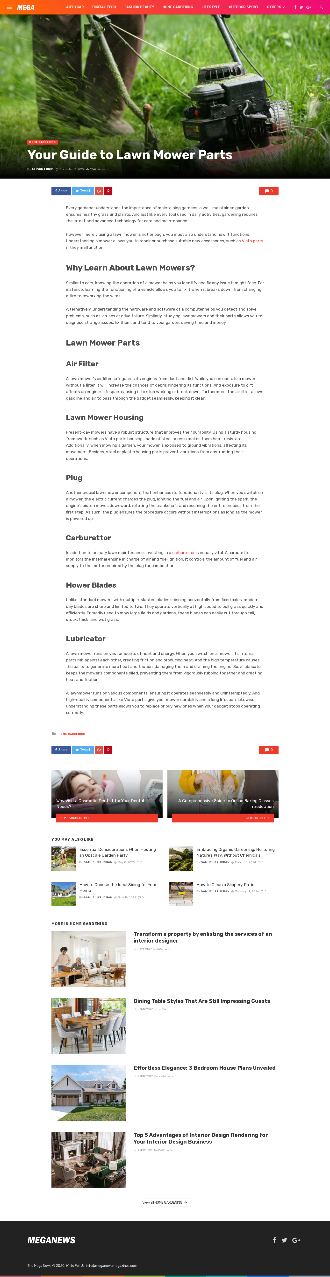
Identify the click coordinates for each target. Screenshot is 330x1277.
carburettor (183, 552)
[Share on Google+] (99, 191)
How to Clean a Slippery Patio (225, 884)
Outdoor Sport (243, 7)
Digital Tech (104, 7)
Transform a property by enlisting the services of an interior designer (203, 937)
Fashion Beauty (139, 7)
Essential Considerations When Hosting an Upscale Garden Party (117, 852)
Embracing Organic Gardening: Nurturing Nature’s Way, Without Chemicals (235, 852)
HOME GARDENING (42, 142)
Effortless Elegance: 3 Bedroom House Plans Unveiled (205, 1068)
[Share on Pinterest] (108, 191)
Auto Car (75, 7)
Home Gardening (178, 7)
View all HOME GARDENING (162, 1203)
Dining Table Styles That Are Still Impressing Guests (202, 1001)
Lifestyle (210, 7)
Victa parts (252, 240)
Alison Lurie (42, 169)
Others (274, 7)
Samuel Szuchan (98, 862)
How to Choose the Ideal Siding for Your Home (117, 887)
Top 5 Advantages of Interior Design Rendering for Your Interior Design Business (201, 1138)
